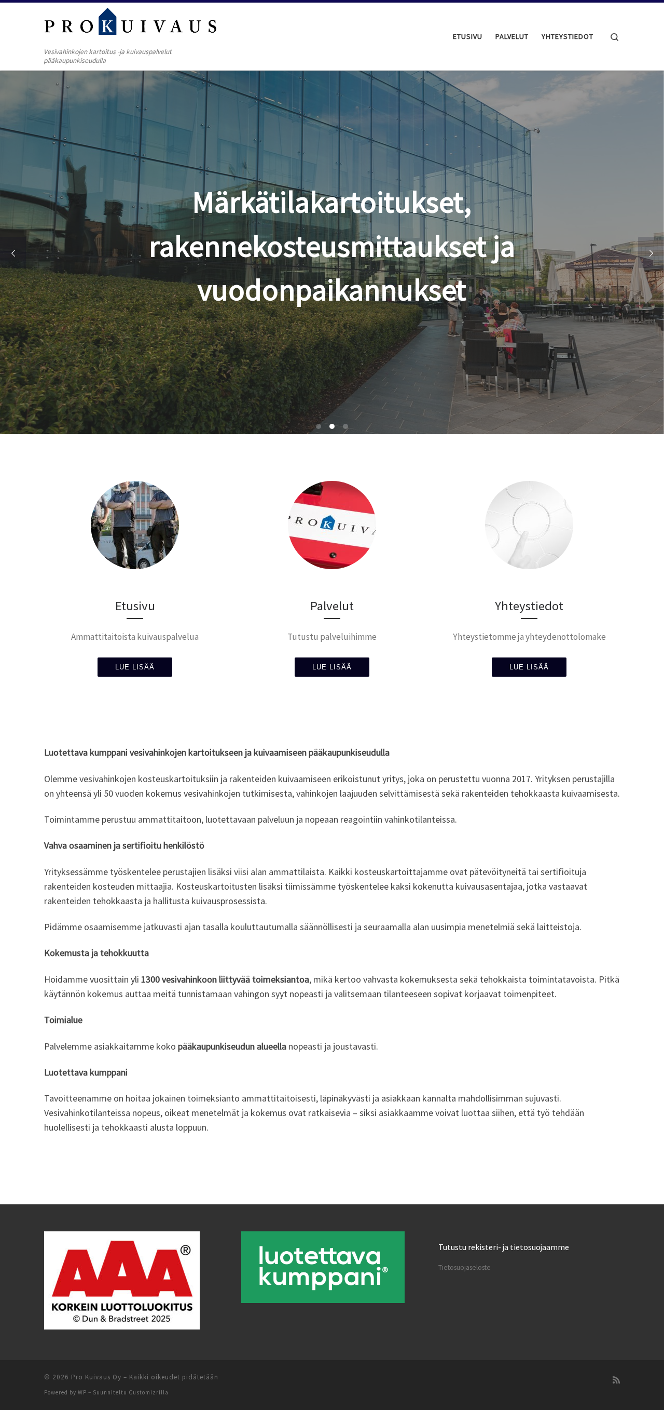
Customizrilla (149, 1392)
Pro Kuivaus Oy (96, 1377)
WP (82, 1392)
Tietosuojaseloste (464, 1267)
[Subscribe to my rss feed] (616, 1380)
